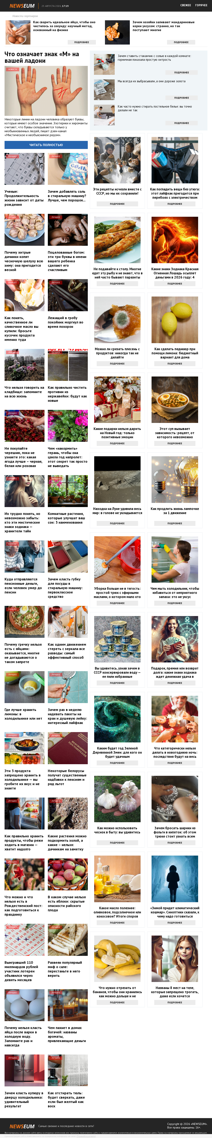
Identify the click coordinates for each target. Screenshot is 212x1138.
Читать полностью (46, 145)
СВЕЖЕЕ (185, 5)
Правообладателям (86, 1136)
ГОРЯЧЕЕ (201, 5)
